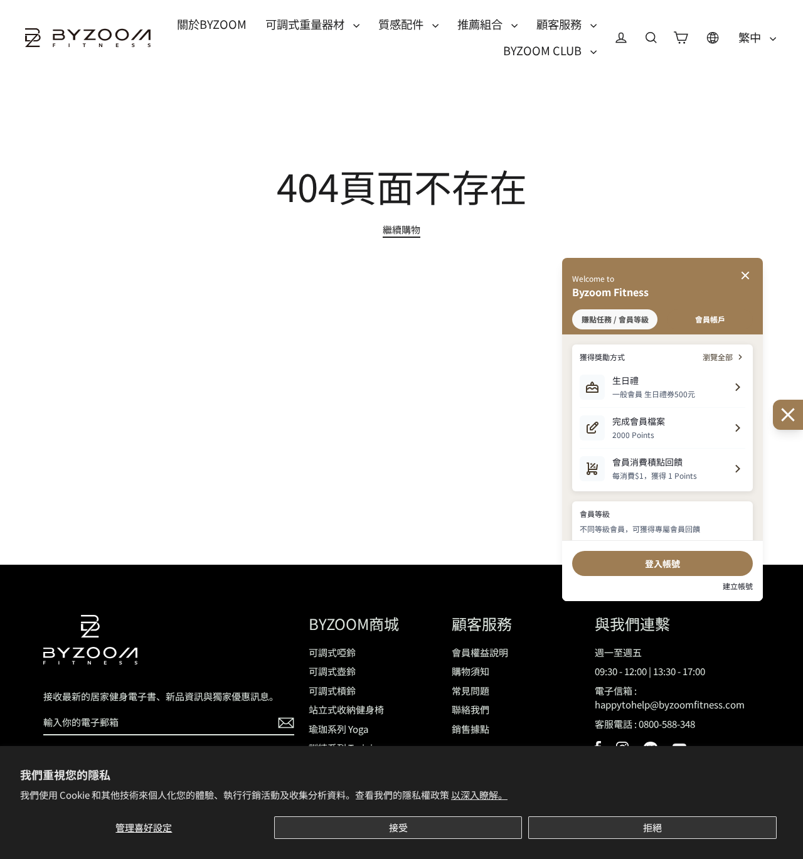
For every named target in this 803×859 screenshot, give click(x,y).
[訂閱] (284, 723)
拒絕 (652, 827)
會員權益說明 (480, 652)
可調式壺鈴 (332, 671)
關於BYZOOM (212, 24)
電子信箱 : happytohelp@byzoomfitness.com (670, 698)
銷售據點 (470, 728)
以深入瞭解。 (479, 794)
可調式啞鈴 (332, 652)
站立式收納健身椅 (346, 709)
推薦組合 (481, 24)
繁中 (750, 37)
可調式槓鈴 (332, 690)
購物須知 (470, 671)
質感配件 (402, 24)
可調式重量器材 (306, 24)
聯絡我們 (470, 709)
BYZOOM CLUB (543, 50)
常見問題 (470, 690)
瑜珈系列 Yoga (338, 728)
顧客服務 (560, 24)
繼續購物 (401, 229)
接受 (398, 827)
